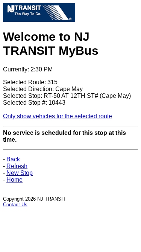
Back (13, 159)
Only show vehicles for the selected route (57, 116)
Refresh (16, 166)
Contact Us (15, 204)
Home (14, 179)
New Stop (19, 173)
